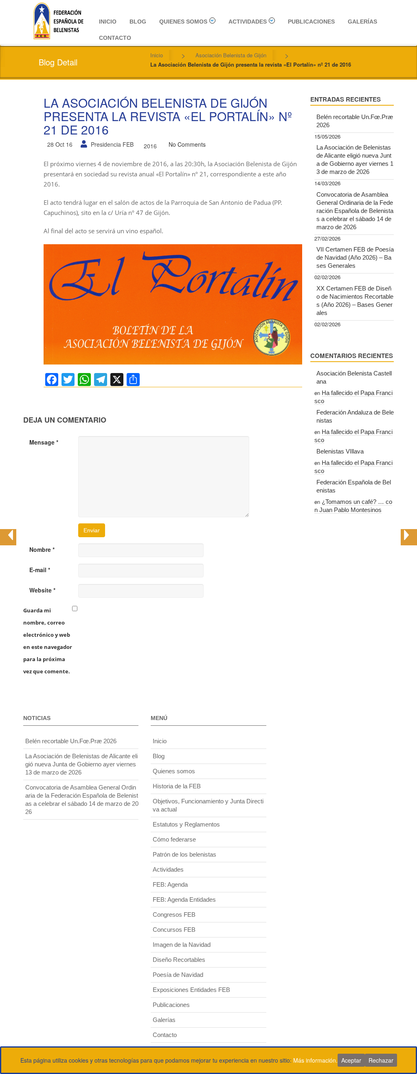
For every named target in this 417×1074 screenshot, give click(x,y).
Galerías (362, 21)
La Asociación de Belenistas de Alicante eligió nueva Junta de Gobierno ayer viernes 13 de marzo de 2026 (354, 159)
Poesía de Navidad (178, 974)
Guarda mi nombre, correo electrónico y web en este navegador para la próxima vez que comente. (47, 641)
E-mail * (39, 570)
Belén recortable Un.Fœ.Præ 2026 (354, 120)
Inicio (107, 21)
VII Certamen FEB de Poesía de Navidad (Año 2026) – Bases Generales (355, 257)
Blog (137, 21)
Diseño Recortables (179, 959)
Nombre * (42, 549)
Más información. (315, 1060)
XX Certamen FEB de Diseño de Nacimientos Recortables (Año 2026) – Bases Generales (354, 300)
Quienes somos (183, 21)
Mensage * (43, 442)
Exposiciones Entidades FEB (191, 989)
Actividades (247, 21)
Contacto (115, 38)
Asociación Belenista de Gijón (230, 55)
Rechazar (381, 1060)
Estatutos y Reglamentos (186, 824)
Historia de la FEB (177, 786)
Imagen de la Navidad (182, 944)
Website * (42, 590)
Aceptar (351, 1060)
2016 (150, 146)
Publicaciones (311, 21)
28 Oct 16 (59, 144)
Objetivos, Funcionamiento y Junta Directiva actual (208, 805)
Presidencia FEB (112, 144)
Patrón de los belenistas (184, 854)
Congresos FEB (174, 914)
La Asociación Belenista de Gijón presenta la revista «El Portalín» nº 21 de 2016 (168, 116)
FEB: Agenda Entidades (184, 899)
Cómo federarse (174, 839)
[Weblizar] (58, 19)
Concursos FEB (174, 929)
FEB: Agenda (170, 884)
